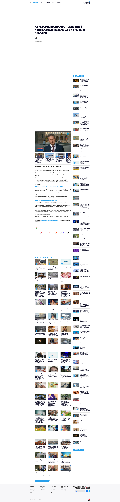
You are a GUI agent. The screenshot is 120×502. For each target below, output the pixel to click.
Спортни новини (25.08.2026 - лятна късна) (84, 257)
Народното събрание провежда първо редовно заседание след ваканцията (40, 280)
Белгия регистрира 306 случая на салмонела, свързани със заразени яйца (85, 393)
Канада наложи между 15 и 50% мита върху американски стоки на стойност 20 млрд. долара (85, 401)
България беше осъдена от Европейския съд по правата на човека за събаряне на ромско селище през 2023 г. (40, 403)
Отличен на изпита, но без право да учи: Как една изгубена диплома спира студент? (40, 268)
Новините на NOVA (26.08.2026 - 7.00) (84, 156)
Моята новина (32, 490)
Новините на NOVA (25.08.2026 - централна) (84, 347)
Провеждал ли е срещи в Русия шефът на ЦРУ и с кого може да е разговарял (85, 115)
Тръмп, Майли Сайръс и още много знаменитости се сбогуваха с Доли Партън (85, 279)
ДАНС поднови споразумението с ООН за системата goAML (65, 447)
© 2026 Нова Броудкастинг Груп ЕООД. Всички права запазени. (37, 499)
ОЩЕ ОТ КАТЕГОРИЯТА (42, 480)
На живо (59, 2)
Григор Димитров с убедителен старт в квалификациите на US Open (84, 312)
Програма (47, 2)
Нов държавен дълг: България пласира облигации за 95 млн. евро (52, 390)
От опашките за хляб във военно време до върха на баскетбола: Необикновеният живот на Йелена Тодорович (85, 222)
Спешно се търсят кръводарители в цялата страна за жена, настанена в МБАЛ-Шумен (66, 308)
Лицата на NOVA (43, 489)
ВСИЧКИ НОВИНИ (78, 449)
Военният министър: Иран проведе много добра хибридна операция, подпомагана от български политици (53, 473)
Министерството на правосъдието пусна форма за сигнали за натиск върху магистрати (39, 361)
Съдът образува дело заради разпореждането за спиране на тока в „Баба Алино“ (66, 375)
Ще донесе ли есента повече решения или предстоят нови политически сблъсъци (65, 461)
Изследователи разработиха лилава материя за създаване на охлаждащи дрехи (85, 251)
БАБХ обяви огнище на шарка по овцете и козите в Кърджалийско (53, 334)
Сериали (52, 490)
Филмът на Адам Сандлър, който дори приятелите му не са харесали (84, 271)
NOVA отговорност (64, 487)
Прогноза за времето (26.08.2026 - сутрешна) (66, 267)
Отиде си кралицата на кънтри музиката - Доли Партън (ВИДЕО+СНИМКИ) (84, 319)
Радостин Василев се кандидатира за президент (65, 334)
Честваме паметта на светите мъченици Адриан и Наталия (85, 80)
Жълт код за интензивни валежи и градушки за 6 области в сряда (40, 432)
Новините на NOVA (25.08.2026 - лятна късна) (84, 264)
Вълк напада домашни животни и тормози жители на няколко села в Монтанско (53, 268)
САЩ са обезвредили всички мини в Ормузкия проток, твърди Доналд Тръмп (85, 177)
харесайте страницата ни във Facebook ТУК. (50, 220)
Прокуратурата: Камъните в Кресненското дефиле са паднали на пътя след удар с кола (66, 346)
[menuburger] (30, 2)
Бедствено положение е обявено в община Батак (40, 334)
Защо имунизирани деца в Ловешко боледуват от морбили (85, 361)
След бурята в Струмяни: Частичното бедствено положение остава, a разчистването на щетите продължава (40, 294)
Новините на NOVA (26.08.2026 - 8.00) (84, 102)
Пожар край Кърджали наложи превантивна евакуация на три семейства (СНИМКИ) (40, 321)
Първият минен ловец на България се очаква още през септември (53, 447)
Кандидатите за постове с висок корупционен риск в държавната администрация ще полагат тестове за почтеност (39, 376)
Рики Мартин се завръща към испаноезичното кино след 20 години (84, 236)
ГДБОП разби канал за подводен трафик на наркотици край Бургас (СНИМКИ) (65, 361)
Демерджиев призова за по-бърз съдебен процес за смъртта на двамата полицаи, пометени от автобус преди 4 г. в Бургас (40, 474)
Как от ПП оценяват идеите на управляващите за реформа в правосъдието (84, 87)
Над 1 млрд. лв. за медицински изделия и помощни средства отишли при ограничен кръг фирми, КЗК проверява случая (40, 420)
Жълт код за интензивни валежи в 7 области (53, 279)
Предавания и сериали (44, 490)
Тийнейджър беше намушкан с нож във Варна (84, 108)
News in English (63, 490)
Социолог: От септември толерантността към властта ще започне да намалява (53, 308)
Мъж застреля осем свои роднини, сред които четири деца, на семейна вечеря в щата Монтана (85, 169)
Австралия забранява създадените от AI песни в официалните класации (84, 287)
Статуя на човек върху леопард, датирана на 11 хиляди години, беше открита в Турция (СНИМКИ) (85, 294)
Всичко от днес (32, 489)
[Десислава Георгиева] (36, 38)
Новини (42, 2)
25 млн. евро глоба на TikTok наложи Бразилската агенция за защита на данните (85, 409)
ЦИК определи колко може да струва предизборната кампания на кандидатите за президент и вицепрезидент (52, 404)
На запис (53, 2)
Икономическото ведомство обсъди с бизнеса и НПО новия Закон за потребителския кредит (52, 347)
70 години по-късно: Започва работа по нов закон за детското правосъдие (65, 419)
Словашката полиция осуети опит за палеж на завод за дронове (84, 442)
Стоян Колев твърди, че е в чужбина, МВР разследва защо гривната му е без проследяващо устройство (66, 434)
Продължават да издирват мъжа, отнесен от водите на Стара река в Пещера (52, 293)
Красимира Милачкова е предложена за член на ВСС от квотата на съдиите (40, 448)
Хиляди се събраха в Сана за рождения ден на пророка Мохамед (84, 184)
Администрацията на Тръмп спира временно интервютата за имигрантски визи (84, 96)
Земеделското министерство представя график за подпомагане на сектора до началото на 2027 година (65, 294)
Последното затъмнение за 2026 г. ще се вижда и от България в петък (39, 346)
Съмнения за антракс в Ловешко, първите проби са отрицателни (40, 307)
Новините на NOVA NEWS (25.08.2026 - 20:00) (85, 332)
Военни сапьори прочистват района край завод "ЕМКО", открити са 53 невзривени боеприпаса (66, 403)
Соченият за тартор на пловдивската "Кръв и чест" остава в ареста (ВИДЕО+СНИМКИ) (53, 461)
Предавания (53, 489)
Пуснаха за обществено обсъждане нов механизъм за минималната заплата (40, 390)
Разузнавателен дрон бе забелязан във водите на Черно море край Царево (66, 320)
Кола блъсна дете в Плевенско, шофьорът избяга (39, 460)
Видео (31, 492)
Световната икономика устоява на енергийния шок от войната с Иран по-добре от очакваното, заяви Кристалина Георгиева (85, 148)
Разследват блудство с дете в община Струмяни (66, 389)
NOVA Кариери (63, 489)
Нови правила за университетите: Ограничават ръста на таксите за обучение (53, 419)
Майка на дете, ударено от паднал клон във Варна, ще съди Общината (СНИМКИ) (53, 375)
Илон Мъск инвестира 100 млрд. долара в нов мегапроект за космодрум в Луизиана (85, 244)
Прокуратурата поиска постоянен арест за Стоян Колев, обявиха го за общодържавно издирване (53, 321)
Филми (52, 492)
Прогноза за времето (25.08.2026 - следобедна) (52, 360)
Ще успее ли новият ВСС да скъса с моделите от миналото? (66, 472)
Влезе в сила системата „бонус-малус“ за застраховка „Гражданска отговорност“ (53, 433)
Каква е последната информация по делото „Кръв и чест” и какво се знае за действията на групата (85, 130)
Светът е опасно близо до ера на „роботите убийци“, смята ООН (85, 229)
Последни (31, 487)
